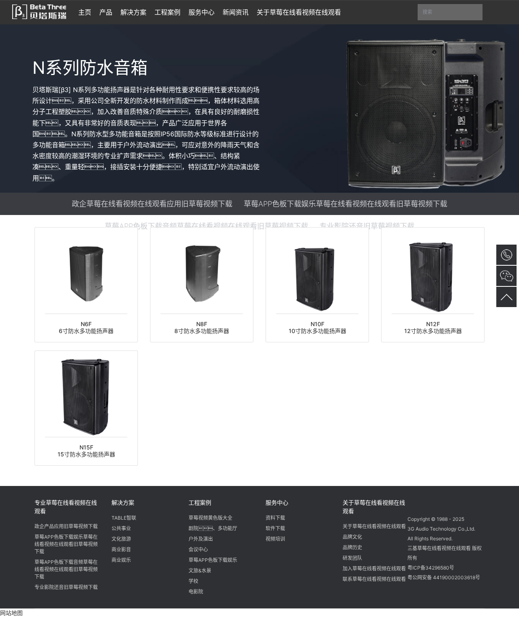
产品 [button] (105, 12)
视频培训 (275, 539)
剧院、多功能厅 (213, 528)
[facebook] (446, 501)
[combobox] (450, 12)
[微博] (430, 501)
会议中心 (198, 549)
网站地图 (11, 612)
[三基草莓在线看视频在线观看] (39, 11)
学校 (193, 581)
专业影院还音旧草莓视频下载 (367, 225)
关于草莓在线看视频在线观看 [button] (299, 12)
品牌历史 (352, 547)
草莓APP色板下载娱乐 (213, 560)
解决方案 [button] (133, 12)
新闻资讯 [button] (236, 12)
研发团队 (352, 558)
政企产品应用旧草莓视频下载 (66, 526)
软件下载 (275, 528)
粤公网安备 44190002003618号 (443, 577)
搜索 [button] (452, 14)
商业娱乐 (121, 560)
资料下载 (275, 518)
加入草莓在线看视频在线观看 (374, 568)
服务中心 (277, 502)
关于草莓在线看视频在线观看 (374, 506)
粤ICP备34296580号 (430, 568)
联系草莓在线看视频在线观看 (374, 579)
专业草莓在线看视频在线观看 (65, 506)
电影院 (196, 592)
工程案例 (200, 502)
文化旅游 (121, 539)
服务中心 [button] (201, 12)
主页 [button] (84, 12)
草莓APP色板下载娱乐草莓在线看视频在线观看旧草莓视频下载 (345, 203)
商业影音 (121, 549)
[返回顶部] (506, 297)
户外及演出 (201, 539)
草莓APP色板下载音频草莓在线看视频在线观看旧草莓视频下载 (206, 225)
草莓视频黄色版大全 (210, 518)
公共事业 (121, 528)
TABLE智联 (124, 518)
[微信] (415, 501)
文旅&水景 (200, 571)
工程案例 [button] (167, 12)
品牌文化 (352, 537)
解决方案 (123, 502)
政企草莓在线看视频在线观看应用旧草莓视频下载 (152, 203)
